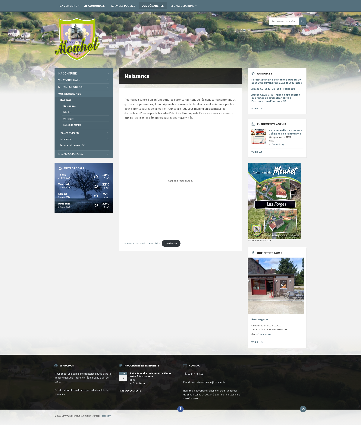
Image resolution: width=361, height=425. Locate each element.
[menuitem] (68, 5)
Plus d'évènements (130, 390)
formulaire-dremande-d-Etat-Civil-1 (142, 243)
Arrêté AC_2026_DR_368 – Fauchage (273, 88)
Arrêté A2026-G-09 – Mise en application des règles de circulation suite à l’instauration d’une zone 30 (275, 98)
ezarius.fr (106, 415)
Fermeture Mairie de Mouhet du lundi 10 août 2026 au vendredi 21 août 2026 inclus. (277, 81)
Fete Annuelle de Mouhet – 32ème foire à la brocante (285, 132)
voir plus (256, 342)
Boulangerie (259, 319)
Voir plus (256, 151)
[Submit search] (302, 21)
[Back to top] (303, 409)
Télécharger (171, 243)
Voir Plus (256, 108)
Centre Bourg (278, 144)
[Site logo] (77, 60)
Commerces (264, 334)
